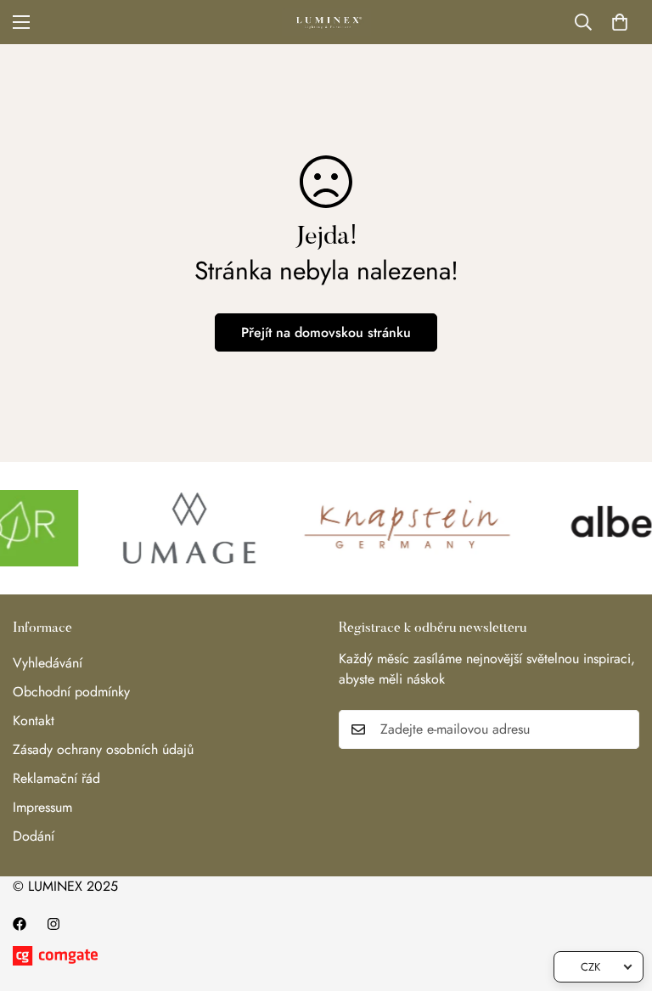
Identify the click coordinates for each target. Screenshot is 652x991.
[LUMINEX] (326, 22)
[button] (619, 22)
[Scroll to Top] (618, 898)
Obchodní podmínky (71, 691)
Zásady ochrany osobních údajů (103, 749)
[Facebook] (19, 924)
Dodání (33, 836)
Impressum (42, 807)
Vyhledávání (47, 663)
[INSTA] (53, 924)
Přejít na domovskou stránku (326, 332)
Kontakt (33, 720)
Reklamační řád (56, 778)
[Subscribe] (620, 729)
